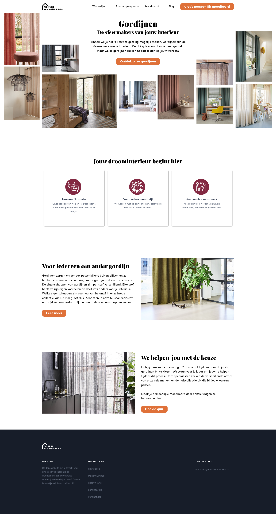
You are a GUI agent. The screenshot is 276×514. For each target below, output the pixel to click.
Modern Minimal (96, 476)
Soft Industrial (95, 490)
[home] (52, 6)
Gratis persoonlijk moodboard (207, 6)
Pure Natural (94, 497)
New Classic (94, 469)
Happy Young (95, 483)
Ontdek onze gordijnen (138, 61)
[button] (101, 6)
